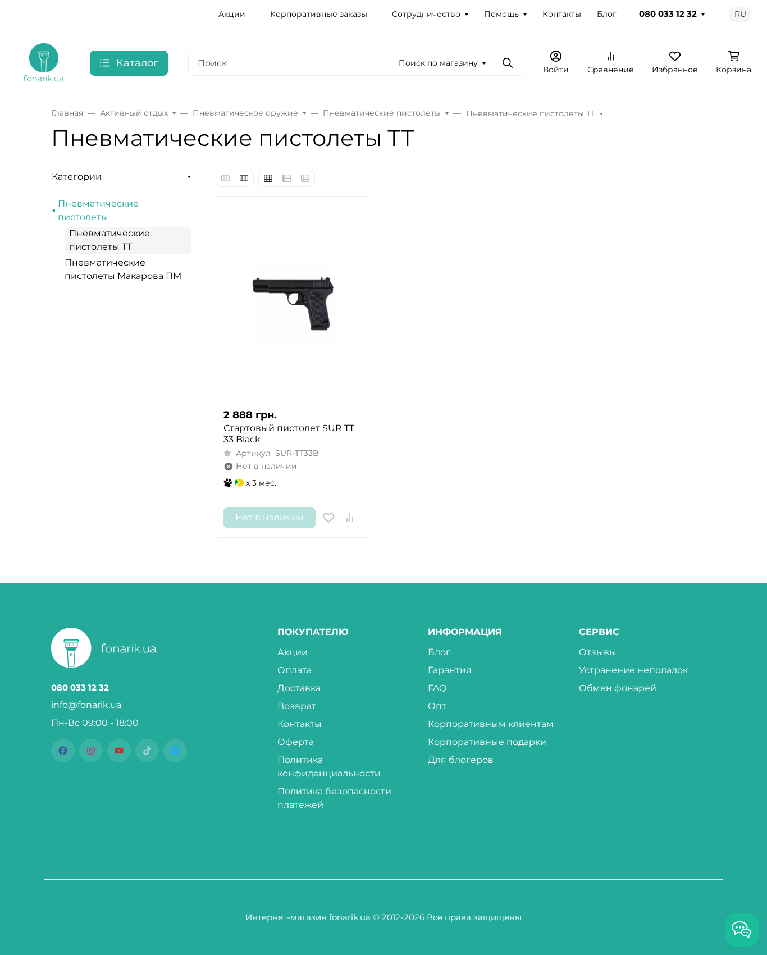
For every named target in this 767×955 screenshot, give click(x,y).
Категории (77, 176)
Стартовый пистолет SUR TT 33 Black (288, 434)
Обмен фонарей (617, 688)
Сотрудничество (426, 14)
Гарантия (450, 670)
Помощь (501, 14)
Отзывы (598, 652)
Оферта (295, 742)
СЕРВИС (599, 632)
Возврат (296, 706)
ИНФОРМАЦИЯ (465, 632)
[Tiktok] (147, 750)
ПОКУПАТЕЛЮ (313, 632)
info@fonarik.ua (86, 705)
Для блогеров (461, 760)
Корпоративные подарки (487, 742)
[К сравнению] (349, 517)
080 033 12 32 (668, 14)
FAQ (437, 688)
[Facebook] (63, 750)
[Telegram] (175, 750)
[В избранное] (328, 517)
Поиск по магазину (438, 63)
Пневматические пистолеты (98, 210)
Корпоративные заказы (318, 14)
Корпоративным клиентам (491, 724)
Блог (607, 14)
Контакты (561, 14)
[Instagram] (91, 750)
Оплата (294, 670)
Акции (231, 14)
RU (740, 14)
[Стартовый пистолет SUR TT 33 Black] (293, 302)
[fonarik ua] (44, 62)
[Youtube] (119, 750)
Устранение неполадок (633, 670)
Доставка (299, 688)
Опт (437, 706)
